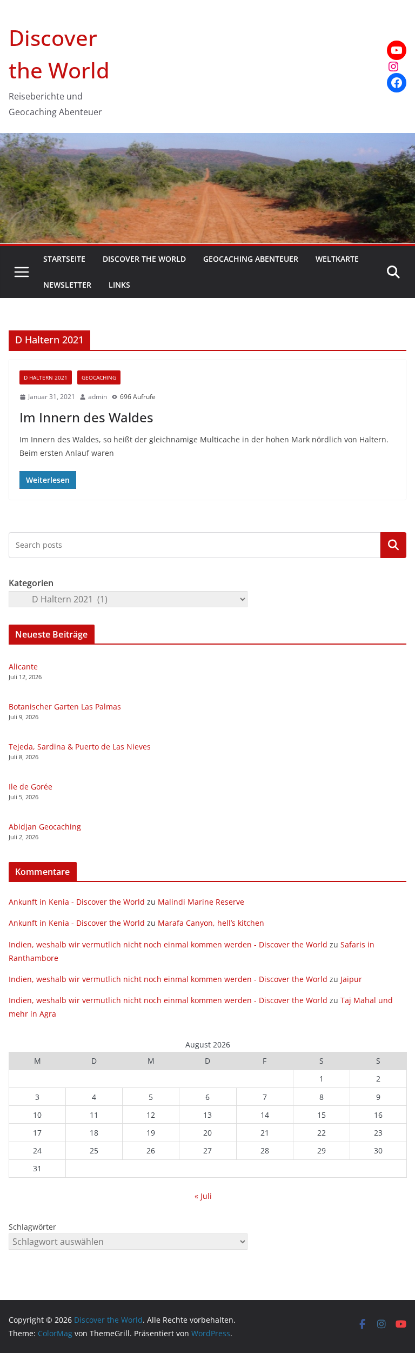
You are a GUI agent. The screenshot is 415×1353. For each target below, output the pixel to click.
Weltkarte (337, 259)
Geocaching (99, 377)
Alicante (23, 666)
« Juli (203, 1196)
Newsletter (67, 285)
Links (119, 285)
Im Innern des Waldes (86, 417)
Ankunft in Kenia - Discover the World (77, 902)
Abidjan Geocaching (45, 826)
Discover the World (144, 259)
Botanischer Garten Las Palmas (65, 706)
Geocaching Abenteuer (250, 259)
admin (97, 396)
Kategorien (393, 545)
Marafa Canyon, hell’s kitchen (211, 923)
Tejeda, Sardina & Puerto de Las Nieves (80, 746)
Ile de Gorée (30, 786)
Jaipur (351, 979)
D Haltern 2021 (46, 377)
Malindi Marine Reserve (201, 902)
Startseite (64, 259)
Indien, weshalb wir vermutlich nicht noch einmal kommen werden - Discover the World (168, 944)
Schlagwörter (32, 1227)
